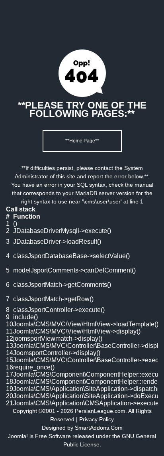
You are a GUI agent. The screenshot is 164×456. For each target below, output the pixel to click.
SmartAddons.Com (99, 427)
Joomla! (18, 436)
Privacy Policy (96, 419)
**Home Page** (82, 141)
